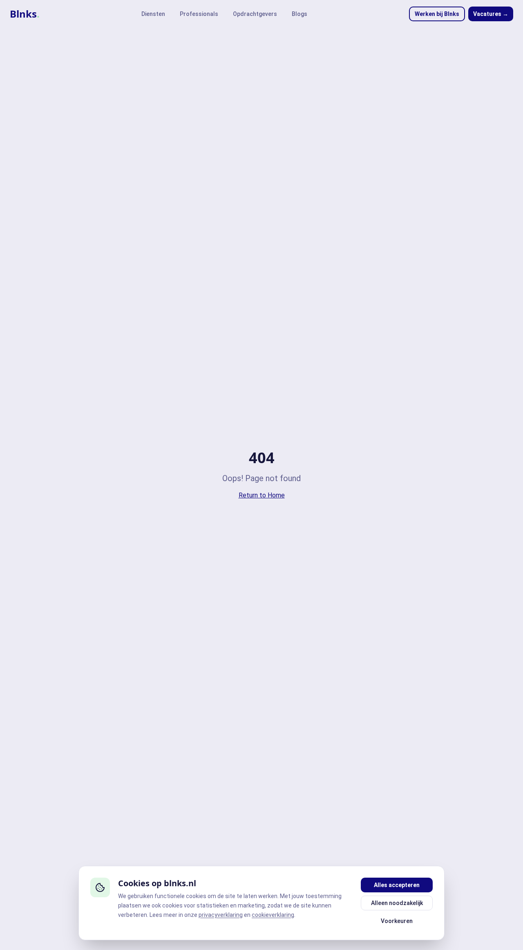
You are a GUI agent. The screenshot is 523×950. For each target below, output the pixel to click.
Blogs (299, 14)
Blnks (25, 13)
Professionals (199, 14)
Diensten (153, 14)
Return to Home (262, 495)
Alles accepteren (397, 885)
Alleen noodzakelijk (397, 903)
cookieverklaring (273, 915)
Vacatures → (490, 14)
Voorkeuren (397, 921)
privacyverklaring (221, 915)
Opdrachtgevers (255, 14)
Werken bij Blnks (437, 14)
